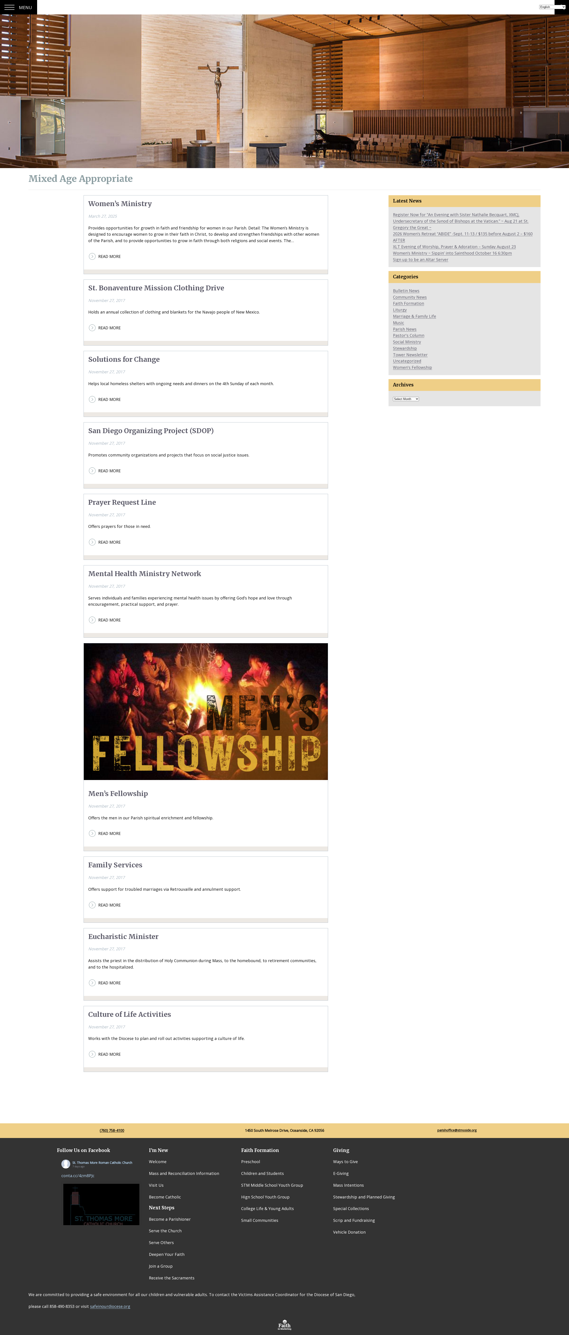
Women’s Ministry (120, 204)
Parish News (405, 329)
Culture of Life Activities (129, 1014)
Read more (109, 256)
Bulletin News (406, 290)
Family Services (115, 865)
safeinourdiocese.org (110, 1306)
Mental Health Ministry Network (144, 574)
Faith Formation (408, 303)
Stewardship (405, 348)
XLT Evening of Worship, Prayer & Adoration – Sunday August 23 (454, 246)
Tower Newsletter (410, 354)
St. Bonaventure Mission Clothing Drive (156, 288)
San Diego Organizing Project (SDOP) (151, 431)
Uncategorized (407, 361)
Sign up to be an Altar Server (420, 259)
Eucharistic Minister (123, 937)
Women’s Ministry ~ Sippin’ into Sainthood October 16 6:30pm (452, 253)
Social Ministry (407, 341)
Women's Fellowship (412, 367)
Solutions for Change (124, 359)
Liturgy (400, 309)
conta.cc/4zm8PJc (77, 1175)
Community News (410, 297)
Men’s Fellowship (118, 794)
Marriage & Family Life (414, 316)
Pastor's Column (408, 335)
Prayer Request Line (122, 502)
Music (398, 322)
